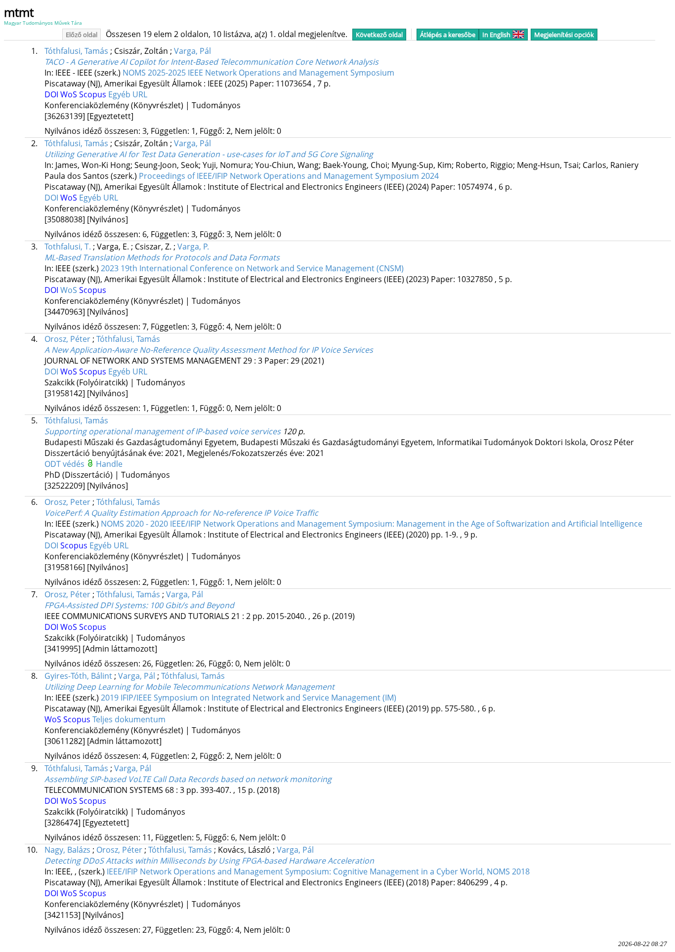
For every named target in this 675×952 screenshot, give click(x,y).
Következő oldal (379, 34)
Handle (109, 463)
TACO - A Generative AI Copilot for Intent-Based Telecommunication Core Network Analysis (211, 61)
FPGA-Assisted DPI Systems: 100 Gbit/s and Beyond (139, 605)
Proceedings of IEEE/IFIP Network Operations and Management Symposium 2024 (289, 175)
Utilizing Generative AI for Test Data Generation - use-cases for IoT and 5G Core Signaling (208, 154)
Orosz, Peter (67, 502)
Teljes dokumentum (129, 719)
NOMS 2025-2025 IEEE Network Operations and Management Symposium (258, 72)
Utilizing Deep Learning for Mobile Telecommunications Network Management (189, 686)
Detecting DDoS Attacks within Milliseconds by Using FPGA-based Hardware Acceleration (209, 860)
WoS (69, 94)
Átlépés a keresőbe (447, 34)
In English (496, 34)
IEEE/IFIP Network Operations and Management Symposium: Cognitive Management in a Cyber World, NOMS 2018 (318, 871)
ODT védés (65, 463)
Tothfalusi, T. (67, 246)
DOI (52, 94)
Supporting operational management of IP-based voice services (162, 431)
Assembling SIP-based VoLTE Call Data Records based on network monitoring (188, 779)
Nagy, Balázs (67, 849)
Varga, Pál (192, 50)
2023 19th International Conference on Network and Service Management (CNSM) (252, 268)
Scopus (93, 94)
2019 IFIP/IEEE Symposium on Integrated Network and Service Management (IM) (248, 697)
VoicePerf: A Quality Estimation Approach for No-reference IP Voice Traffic (181, 512)
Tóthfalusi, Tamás (76, 50)
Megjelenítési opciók (564, 34)
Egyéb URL (127, 94)
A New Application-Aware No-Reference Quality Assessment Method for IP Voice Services (208, 349)
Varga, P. (193, 246)
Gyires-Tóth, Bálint (78, 675)
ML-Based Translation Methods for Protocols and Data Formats (162, 257)
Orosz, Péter (67, 338)
